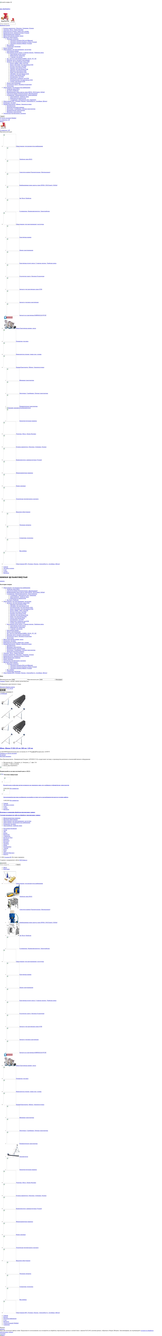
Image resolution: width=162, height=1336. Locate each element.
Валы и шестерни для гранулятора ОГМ (21, 64)
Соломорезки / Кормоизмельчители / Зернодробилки (22, 95)
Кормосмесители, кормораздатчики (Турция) (16, 33)
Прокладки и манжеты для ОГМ (19, 78)
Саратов (5, 848)
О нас (5, 806)
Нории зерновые (8, 48)
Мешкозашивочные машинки (11, 34)
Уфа (4, 831)
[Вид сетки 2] (1, 690)
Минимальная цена (5, 679)
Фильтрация (59, 679)
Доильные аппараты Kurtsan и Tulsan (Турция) (23, 42)
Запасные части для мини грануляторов (18, 60)
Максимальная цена (33, 679)
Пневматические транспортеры (16, 110)
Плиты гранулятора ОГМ (17, 75)
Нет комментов (14, 788)
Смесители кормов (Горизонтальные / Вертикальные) (22, 93)
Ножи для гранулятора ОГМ (18, 72)
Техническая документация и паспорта (14, 113)
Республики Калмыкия (10, 828)
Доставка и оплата (8, 805)
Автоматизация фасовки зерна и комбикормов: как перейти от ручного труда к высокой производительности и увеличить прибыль (35, 797)
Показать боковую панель (7, 687)
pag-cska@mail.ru (5, 9)
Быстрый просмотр (5, 756)
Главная (2, 681)
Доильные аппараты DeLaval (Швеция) (21, 40)
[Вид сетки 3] (3, 690)
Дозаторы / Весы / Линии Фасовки (13, 29)
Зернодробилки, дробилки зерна (19, 96)
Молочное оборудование (10, 37)
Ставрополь (6, 836)
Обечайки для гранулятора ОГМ (19, 74)
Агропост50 (7, 857)
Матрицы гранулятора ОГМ (18, 71)
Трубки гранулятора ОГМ (17, 81)
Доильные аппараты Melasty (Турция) (21, 43)
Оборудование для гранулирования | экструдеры (17, 49)
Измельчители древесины (17, 55)
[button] (3, 755)
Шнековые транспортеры (14, 112)
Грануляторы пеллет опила (18, 54)
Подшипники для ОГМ (17, 77)
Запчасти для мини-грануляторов (29, 302)
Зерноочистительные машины (15, 107)
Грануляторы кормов (13, 51)
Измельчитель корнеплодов (18, 98)
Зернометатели (11, 105)
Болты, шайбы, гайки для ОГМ (19, 63)
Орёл (4, 851)
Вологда (5, 854)
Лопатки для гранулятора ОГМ (19, 69)
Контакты (6, 809)
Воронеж (6, 839)
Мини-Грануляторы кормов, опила (13, 36)
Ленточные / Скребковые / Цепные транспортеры (21, 109)
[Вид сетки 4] (4, 690)
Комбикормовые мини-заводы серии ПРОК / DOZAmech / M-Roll (26, 92)
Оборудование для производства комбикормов (16, 87)
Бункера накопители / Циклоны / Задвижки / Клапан (18, 28)
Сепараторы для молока (14, 46)
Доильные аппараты (12, 39)
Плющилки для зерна (9, 102)
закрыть (2, 581)
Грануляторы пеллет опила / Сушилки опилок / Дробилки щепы (25, 52)
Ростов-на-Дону (8, 837)
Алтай (5, 830)
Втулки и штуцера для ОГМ (18, 66)
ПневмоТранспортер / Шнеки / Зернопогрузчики (17, 104)
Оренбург (6, 843)
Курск (5, 849)
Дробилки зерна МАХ (13, 89)
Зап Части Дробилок (13, 90)
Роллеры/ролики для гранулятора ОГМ (21, 80)
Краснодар (6, 834)
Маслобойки (10, 45)
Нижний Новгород (8, 853)
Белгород (6, 842)
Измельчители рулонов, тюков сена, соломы (16, 31)
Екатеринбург (7, 846)
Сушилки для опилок (16, 57)
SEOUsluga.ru (23, 860)
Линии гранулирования (13, 83)
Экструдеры (10, 86)
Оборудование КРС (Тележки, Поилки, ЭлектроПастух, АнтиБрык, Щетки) (25, 101)
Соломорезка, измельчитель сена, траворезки (23, 99)
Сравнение (6, 1324)
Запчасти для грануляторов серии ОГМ (18, 61)
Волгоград (6, 840)
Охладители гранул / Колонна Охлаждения (19, 84)
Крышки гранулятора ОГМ (18, 67)
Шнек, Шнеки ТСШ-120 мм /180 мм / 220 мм (16, 748)
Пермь (5, 845)
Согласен (2, 1333)
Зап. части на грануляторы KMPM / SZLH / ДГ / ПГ (21, 58)
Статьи (5, 808)
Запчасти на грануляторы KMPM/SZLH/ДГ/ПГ (32, 315)
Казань (5, 833)
